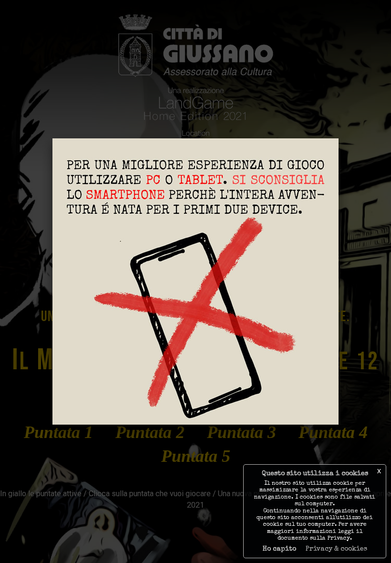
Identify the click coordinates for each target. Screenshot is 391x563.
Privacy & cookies (336, 549)
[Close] (338, 138)
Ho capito (279, 549)
